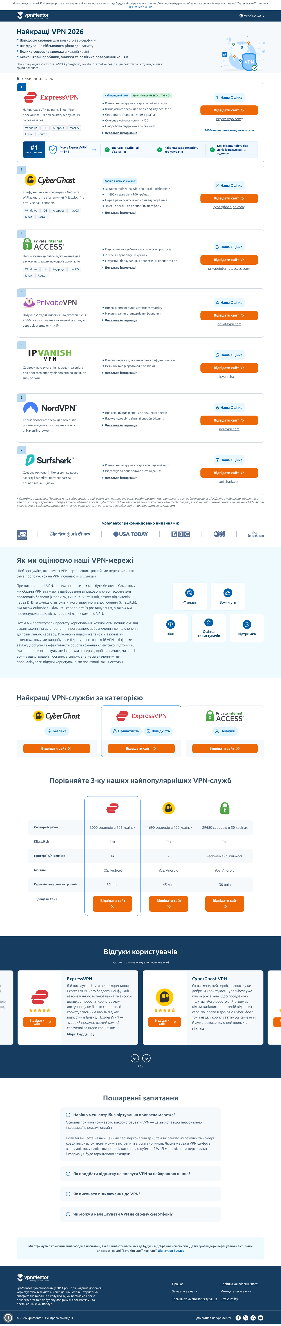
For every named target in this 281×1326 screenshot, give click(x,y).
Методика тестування (235, 1291)
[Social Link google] (253, 1318)
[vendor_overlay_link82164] (140, 418)
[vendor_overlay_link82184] (140, 313)
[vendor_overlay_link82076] (140, 196)
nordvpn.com (229, 429)
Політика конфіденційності (239, 1284)
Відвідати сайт (227, 110)
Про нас (177, 1284)
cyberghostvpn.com (229, 207)
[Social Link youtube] (260, 1318)
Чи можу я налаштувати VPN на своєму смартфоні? (123, 1214)
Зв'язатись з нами (184, 1291)
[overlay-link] (57, 716)
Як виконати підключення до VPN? (106, 1194)
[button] (8, 1318)
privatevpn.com (229, 324)
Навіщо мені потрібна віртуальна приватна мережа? (124, 1115)
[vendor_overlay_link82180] (140, 257)
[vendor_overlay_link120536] (140, 470)
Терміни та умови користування (194, 1299)
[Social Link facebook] (238, 1318)
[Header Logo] (33, 16)
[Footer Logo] (37, 1278)
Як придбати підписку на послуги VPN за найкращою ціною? (131, 1173)
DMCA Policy (229, 1299)
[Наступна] (135, 1058)
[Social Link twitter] (245, 1318)
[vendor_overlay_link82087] (140, 122)
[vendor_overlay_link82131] (140, 365)
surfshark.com (229, 481)
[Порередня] (146, 1058)
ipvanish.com (229, 376)
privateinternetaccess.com (229, 268)
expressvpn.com (229, 119)
